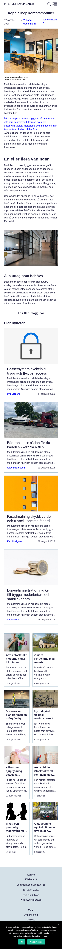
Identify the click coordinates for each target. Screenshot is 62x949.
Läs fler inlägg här (31, 313)
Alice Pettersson (16, 467)
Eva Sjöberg (13, 393)
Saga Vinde (13, 619)
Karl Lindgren (14, 541)
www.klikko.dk (33, 899)
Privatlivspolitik (36, 942)
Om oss (31, 919)
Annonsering (31, 914)
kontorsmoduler (50, 21)
